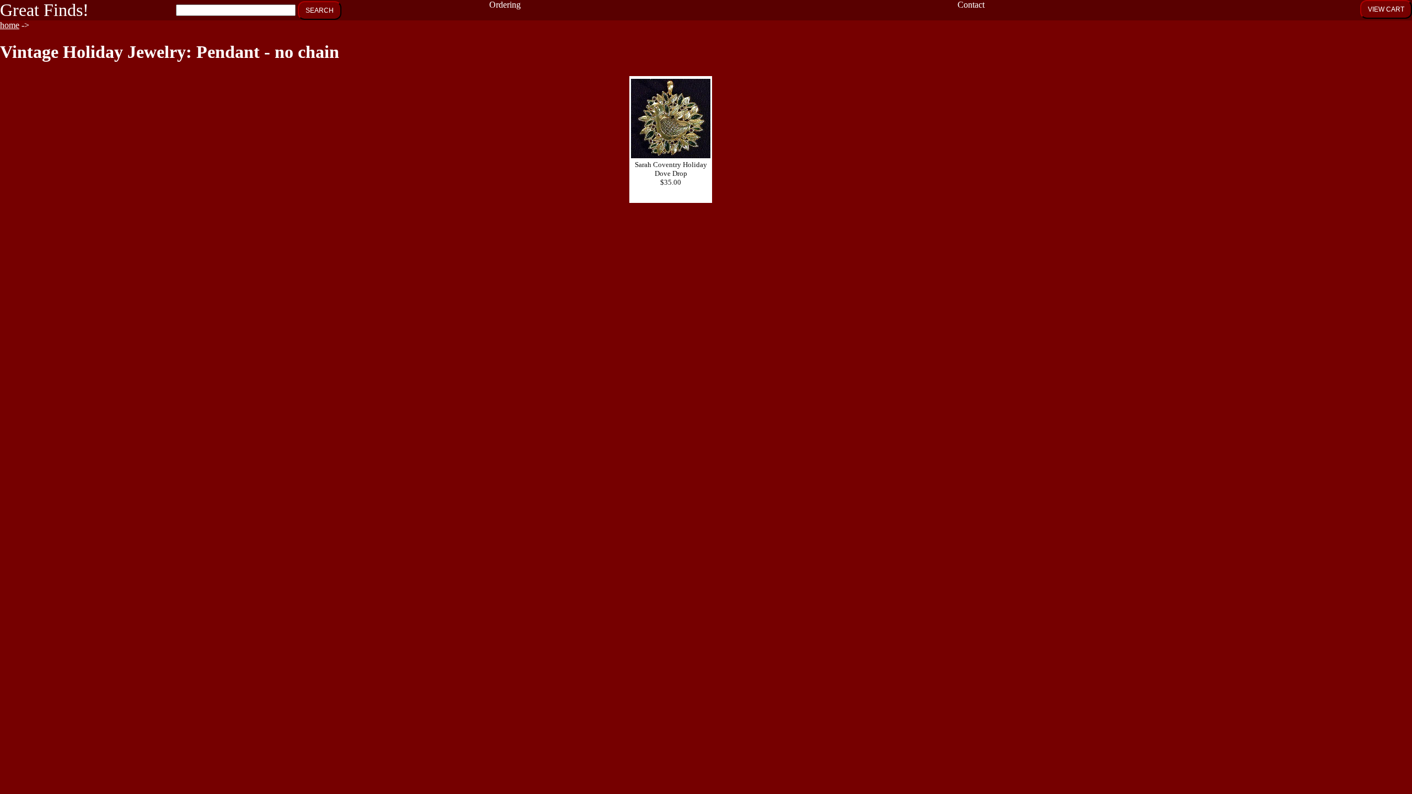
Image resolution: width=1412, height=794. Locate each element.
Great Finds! (44, 10)
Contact (971, 4)
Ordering (505, 4)
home (9, 25)
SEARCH (320, 10)
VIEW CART (1386, 9)
